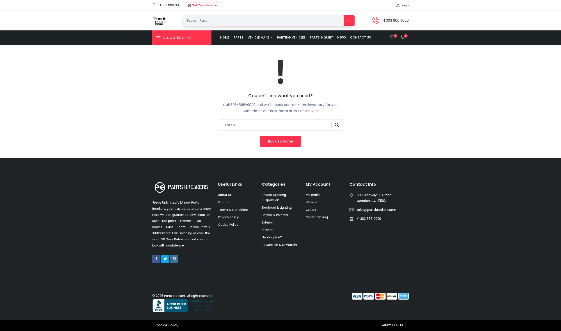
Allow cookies (392, 325)
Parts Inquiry (321, 37)
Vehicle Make (259, 37)
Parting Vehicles (291, 37)
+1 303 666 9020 (170, 5)
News (341, 37)
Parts (238, 37)
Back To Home (280, 141)
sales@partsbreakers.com (376, 210)
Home (224, 37)
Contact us (360, 37)
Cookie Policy (167, 325)
